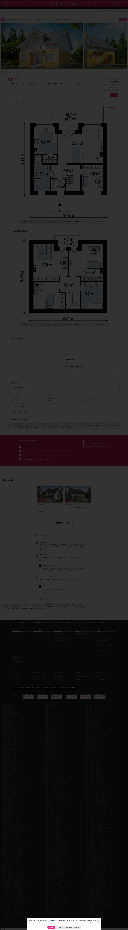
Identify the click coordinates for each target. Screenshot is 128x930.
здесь (89, 924)
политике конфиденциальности (47, 924)
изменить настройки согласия (68, 927)
